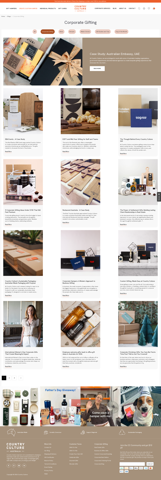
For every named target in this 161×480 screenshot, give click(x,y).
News (61, 31)
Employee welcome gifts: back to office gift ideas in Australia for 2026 (79, 353)
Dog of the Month (121, 31)
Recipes (72, 31)
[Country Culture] (80, 8)
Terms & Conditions (50, 464)
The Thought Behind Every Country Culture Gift (136, 140)
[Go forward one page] (21, 378)
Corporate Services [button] (102, 8)
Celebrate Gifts (74, 457)
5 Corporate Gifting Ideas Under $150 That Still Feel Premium (23, 211)
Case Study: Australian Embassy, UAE (115, 54)
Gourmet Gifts (73, 460)
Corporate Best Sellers (101, 457)
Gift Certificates (49, 457)
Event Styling (48, 467)
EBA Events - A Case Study (15, 139)
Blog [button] (114, 8)
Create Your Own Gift (76, 454)
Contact (132, 8)
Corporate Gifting (47, 31)
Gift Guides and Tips (102, 31)
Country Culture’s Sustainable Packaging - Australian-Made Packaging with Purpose (21, 282)
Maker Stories (85, 31)
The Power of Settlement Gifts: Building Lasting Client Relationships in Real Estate (137, 211)
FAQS (46, 474)
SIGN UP (150, 464)
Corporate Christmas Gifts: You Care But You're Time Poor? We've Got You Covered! (138, 353)
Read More (97, 68)
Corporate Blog (99, 464)
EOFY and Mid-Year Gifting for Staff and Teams (80, 139)
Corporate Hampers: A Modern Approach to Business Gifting (79, 282)
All (35, 31)
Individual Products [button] (48, 8)
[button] (139, 8)
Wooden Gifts (73, 464)
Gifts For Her (73, 447)
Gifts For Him (73, 450)
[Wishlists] (148, 8)
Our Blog (47, 450)
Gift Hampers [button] (11, 8)
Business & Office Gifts (101, 450)
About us (122, 8)
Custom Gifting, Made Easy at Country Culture (137, 281)
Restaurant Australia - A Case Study (76, 210)
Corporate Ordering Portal (102, 460)
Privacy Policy (48, 470)
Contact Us (47, 447)
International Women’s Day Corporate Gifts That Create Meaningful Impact (21, 353)
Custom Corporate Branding (103, 454)
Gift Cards (62, 8)
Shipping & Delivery (50, 454)
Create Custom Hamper (28, 8)
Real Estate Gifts (99, 447)
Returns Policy (48, 460)
